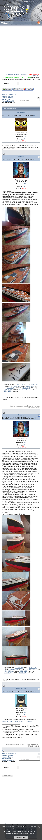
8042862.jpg (8, 673)
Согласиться (21, 837)
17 (35, 159)
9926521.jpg (24, 671)
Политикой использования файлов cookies (19, 833)
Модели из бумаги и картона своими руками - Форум (9, 96)
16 (34, 115)
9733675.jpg (30, 386)
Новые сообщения (12, 74)
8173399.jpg (19, 668)
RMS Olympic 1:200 (8, 103)
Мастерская (6, 99)
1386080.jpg (30, 669)
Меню (5, 23)
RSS (38, 76)
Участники (23, 74)
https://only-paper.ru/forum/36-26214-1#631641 (17, 721)
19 (35, 691)
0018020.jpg (11, 388)
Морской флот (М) (8, 101)
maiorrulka (21, 112)
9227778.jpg (33, 668)
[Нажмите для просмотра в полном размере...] (16, 225)
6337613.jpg (19, 384)
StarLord (21, 156)
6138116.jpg (23, 673)
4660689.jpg (9, 671)
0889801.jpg (34, 384)
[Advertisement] (21, 49)
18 (35, 418)
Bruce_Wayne (21, 688)
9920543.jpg (14, 669)
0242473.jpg (23, 389)
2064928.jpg (8, 391)
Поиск (33, 76)
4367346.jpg (8, 389)
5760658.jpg (15, 386)
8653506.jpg (27, 388)
